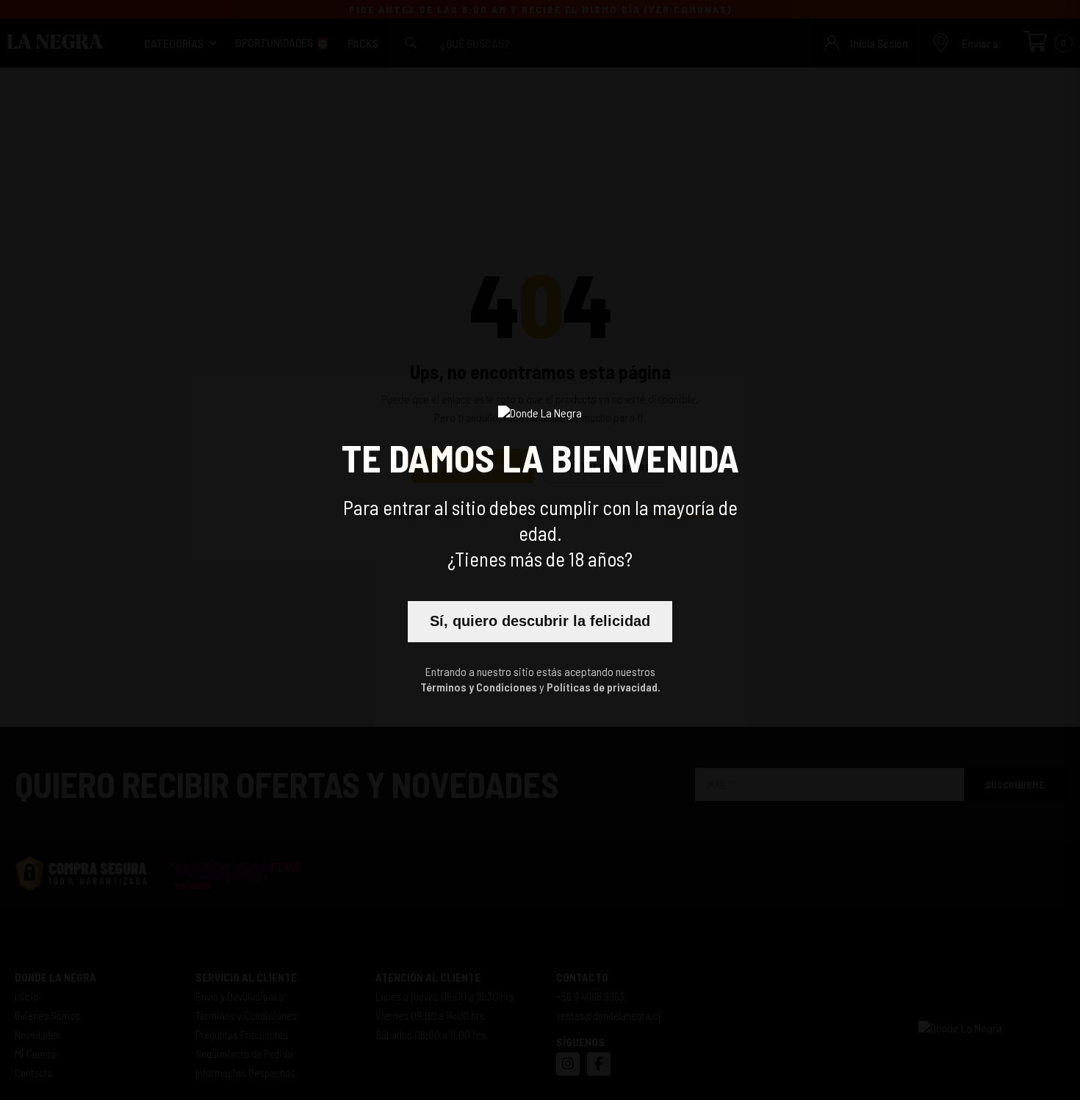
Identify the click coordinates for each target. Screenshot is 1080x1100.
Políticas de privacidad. (603, 687)
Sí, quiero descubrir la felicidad (540, 621)
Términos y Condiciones (478, 687)
